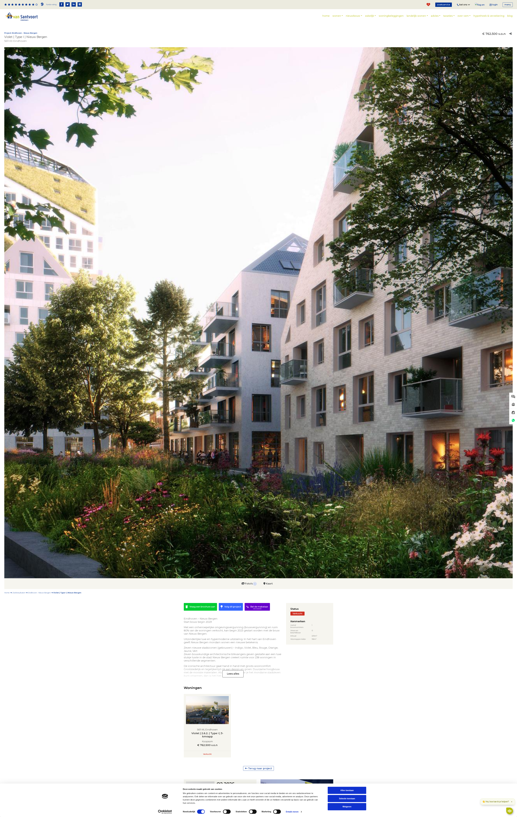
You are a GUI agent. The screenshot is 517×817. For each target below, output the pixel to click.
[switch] (227, 811)
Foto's (250, 583)
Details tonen (292, 812)
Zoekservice (443, 4)
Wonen (336, 15)
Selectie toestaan (347, 798)
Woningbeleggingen (391, 15)
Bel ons (463, 4)
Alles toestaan (347, 790)
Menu (507, 4)
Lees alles (233, 673)
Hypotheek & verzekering (488, 15)
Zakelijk (369, 15)
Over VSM (463, 15)
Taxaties (448, 15)
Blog (510, 15)
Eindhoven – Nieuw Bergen (39, 593)
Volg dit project (232, 606)
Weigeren (347, 807)
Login (495, 4)
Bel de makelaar (259, 607)
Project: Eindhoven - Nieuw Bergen (20, 33)
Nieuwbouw (353, 15)
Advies (435, 15)
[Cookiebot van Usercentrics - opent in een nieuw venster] (165, 812)
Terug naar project (259, 768)
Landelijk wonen (416, 15)
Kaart (269, 583)
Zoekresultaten (18, 593)
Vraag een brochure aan (202, 606)
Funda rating (51, 4)
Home (326, 15)
